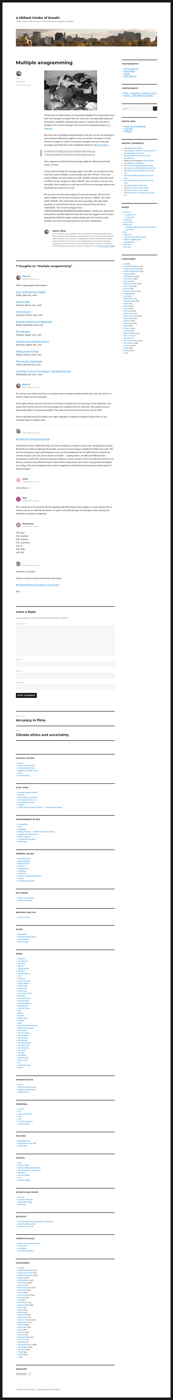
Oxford (20, 1312)
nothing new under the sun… (28, 834)
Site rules (127, 247)
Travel (20, 1352)
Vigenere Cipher (24, 1124)
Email (19, 671)
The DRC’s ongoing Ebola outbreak (140, 166)
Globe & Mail (22, 986)
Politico (20, 1013)
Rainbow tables (23, 302)
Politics (20, 1325)
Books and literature (25, 1275)
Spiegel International (26, 1028)
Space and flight (24, 1337)
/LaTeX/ (21, 1109)
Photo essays (23, 1317)
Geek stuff (20, 85)
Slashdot (21, 1021)
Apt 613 (20, 1085)
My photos (128, 220)
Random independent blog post (29, 876)
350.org (20, 763)
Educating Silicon (24, 859)
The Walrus (22, 1055)
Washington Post (24, 1065)
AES (19, 1112)
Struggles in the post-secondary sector (141, 151)
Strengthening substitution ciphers (32, 341)
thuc (125, 232)
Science (21, 1332)
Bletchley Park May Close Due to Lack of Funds (37, 585)
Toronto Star (22, 1060)
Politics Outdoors (24, 837)
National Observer (24, 1003)
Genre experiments (25, 1114)
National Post (23, 1006)
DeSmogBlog (23, 824)
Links (20, 1116)
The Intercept (23, 1038)
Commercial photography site (135, 126)
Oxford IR (21, 1173)
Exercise (21, 1285)
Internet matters (24, 1295)
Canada (20, 1278)
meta (20, 1119)
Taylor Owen (22, 1146)
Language (21, 1298)
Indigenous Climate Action (28, 771)
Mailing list (128, 131)
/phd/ (20, 1163)
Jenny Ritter (22, 934)
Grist (20, 827)
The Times (22, 1050)
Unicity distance (23, 312)
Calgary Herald (23, 969)
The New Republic (24, 1043)
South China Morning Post (28, 1026)
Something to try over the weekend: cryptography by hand (43, 371)
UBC (19, 1178)
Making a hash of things (27, 351)
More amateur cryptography (29, 361)
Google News (23, 988)
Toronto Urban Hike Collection (135, 237)
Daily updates (23, 1280)
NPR (19, 1011)
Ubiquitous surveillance (135, 163)
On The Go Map (23, 917)
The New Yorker (24, 1045)
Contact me (130, 217)
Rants (20, 1330)
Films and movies (24, 1288)
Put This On (22, 873)
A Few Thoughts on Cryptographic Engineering (35, 1222)
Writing (21, 1355)
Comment (21, 624)
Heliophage (22, 829)
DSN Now (21, 795)
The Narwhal (22, 1040)
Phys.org (21, 1197)
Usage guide (128, 129)
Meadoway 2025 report (135, 153)
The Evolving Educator (26, 881)
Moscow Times (23, 1001)
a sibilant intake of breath (38, 18)
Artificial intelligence (26, 1270)
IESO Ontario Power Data (27, 800)
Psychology (22, 1327)
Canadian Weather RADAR (27, 792)
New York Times (24, 1008)
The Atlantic (22, 1031)
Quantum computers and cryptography (34, 321)
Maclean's (22, 996)
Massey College (23, 1165)
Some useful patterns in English (31, 292)
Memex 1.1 (22, 866)
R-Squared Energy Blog (26, 839)
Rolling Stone (23, 1018)
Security (27, 85)
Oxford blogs (128, 222)
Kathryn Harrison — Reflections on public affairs (36, 832)
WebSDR (21, 805)
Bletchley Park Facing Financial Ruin (33, 439)
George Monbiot (24, 861)
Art (19, 1268)
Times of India (23, 1058)
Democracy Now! (24, 981)
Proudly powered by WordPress (48, 1390)
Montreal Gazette (24, 998)
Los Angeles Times (25, 993)
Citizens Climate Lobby (26, 766)
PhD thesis (22, 1315)
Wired (20, 1068)
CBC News (21, 971)
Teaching (21, 1342)
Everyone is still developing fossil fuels (141, 168)
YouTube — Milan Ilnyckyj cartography (138, 96)
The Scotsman (23, 1048)
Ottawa (20, 1310)
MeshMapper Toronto (26, 802)
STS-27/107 (22, 1340)
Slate (19, 1023)
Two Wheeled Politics (26, 1251)
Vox (19, 1063)
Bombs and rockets (25, 1273)
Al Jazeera (21, 959)
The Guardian (23, 1035)
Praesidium (22, 871)
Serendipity (22, 1248)
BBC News (21, 964)
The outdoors (23, 1347)
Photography (23, 1322)
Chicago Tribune (24, 974)
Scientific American (25, 1200)
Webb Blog (22, 1205)
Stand (20, 773)
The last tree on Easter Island (138, 188)
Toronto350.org (24, 776)
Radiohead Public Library (27, 937)
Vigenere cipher (100, 145)
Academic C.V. (131, 215)
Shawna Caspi (23, 942)
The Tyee (21, 1053)
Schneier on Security (25, 1227)
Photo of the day (24, 1320)
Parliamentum (23, 869)
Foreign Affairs (23, 983)
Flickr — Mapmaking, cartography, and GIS (140, 93)
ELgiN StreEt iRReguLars (27, 1090)
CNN (19, 976)
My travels (127, 244)
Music (20, 1308)
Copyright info (129, 242)
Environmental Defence (27, 768)
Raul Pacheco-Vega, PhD (27, 1143)
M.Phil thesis (23, 1303)
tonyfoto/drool (23, 1092)
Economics (22, 1283)
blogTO (20, 966)
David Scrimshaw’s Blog (27, 1087)
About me (127, 212)
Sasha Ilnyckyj (23, 939)
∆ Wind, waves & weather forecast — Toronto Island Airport (40, 807)
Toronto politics (24, 1175)
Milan (18, 78)
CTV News (21, 979)
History (20, 1293)
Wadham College (24, 1180)
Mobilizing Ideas (24, 1141)
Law (19, 1300)
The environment (24, 1345)
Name (19, 659)
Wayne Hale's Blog (25, 1202)
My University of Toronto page (29, 1170)
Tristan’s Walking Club (132, 240)
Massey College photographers (29, 1168)
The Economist (23, 1033)
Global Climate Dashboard (27, 797)
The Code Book (23, 331)
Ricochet (21, 1016)
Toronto (21, 1350)
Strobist (21, 878)
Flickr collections (130, 76)
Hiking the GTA (23, 864)
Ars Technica (23, 961)
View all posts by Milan (106, 246)
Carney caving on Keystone (137, 185)
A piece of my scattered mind (28, 1243)
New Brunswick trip (131, 69)
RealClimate (22, 842)
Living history (148, 161)
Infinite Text (22, 1246)
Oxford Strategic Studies (27, 1224)
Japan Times (22, 991)
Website (20, 682)
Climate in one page (25, 900)
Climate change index (26, 898)
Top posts (127, 235)
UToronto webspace (25, 1121)
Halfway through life (134, 148)
